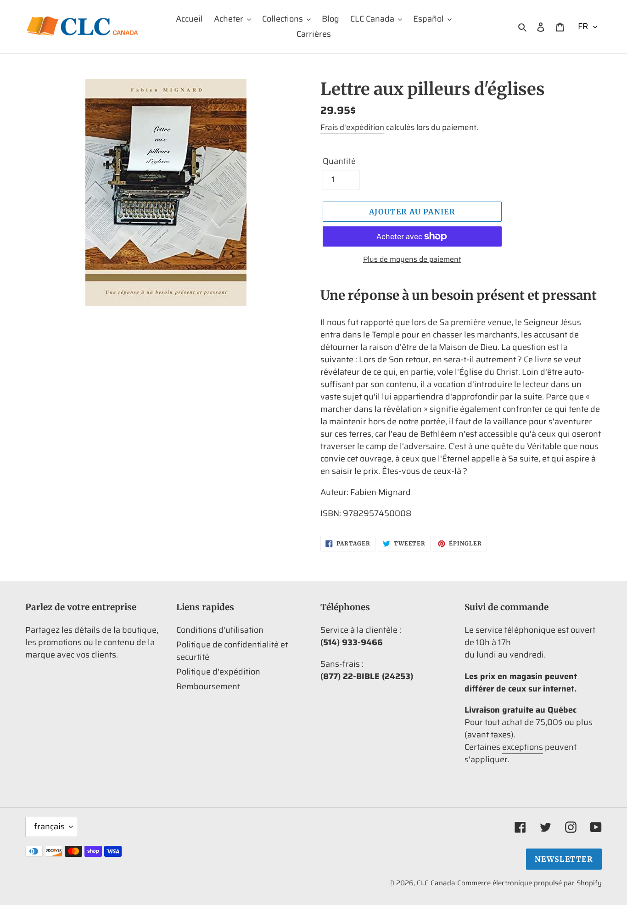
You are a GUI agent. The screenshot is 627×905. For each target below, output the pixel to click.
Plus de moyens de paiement (412, 259)
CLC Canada (436, 882)
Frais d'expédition (352, 127)
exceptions (522, 747)
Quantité (339, 161)
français (49, 826)
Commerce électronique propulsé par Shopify (529, 882)
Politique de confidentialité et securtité (232, 650)
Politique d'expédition (218, 671)
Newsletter (564, 859)
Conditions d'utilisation (219, 630)
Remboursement (208, 686)
